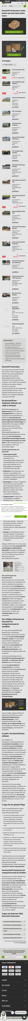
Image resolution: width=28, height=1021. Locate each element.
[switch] (3, 1019)
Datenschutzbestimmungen (20, 503)
